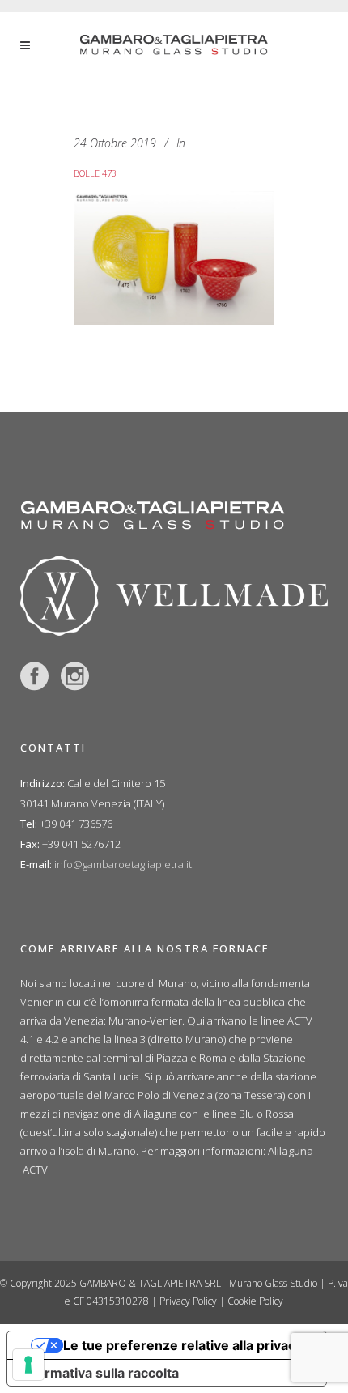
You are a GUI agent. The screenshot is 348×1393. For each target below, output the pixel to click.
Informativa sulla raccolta (99, 1373)
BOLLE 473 (95, 173)
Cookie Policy (255, 1301)
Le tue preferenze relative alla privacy (183, 1345)
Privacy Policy (188, 1301)
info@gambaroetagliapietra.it (123, 864)
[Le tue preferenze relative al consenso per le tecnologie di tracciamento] (28, 1364)
